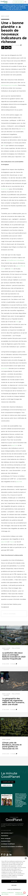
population (4, 368)
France (23, 129)
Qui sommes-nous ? (7, 833)
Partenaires (4, 835)
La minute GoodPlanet (8, 844)
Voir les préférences (14, 889)
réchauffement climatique (15, 260)
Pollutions (16, 648)
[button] (26, 858)
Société (6, 649)
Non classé (5, 16)
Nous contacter (6, 838)
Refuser (14, 885)
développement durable (9, 85)
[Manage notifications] (24, 893)
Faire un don (18, 2)
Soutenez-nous (5, 841)
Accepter (14, 881)
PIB (4, 145)
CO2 (12, 268)
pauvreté (15, 445)
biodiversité (5, 189)
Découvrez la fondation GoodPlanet (12, 846)
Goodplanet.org (8, 782)
